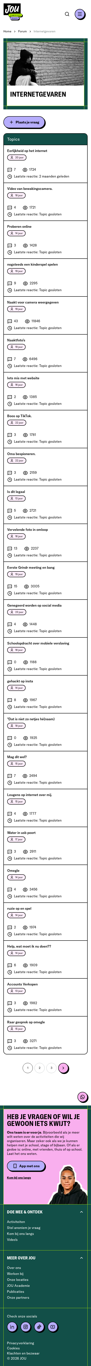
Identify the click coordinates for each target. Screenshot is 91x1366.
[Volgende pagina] (63, 1068)
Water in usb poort (21, 832)
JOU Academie (18, 1285)
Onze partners (18, 1297)
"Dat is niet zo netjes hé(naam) (31, 719)
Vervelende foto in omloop (27, 529)
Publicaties (15, 1291)
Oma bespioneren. (21, 454)
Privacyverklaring (20, 1343)
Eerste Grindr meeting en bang (31, 567)
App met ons (29, 1166)
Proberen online (19, 226)
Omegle (13, 870)
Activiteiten (16, 1222)
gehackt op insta (20, 681)
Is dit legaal (16, 492)
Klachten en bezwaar (23, 1353)
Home (7, 31)
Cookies (13, 1348)
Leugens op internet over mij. (29, 795)
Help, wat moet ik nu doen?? (29, 946)
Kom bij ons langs (19, 1178)
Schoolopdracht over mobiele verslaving (38, 643)
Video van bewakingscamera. (29, 188)
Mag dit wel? (17, 757)
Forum (22, 31)
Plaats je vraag (27, 122)
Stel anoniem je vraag (23, 1228)
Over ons (14, 1268)
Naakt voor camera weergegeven (33, 302)
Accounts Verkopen (22, 984)
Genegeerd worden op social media (34, 605)
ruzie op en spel (19, 908)
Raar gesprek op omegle (26, 1022)
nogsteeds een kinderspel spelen (32, 264)
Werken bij (15, 1273)
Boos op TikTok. (19, 416)
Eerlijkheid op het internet (27, 151)
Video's (12, 1239)
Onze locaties (17, 1279)
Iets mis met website (23, 378)
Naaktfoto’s (16, 340)
